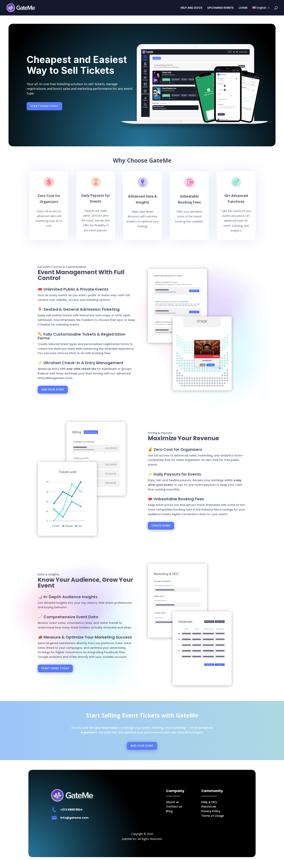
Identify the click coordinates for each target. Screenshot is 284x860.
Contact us (174, 806)
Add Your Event (142, 850)
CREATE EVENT (161, 526)
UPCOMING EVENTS (220, 8)
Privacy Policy (210, 811)
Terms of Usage (212, 816)
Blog (169, 811)
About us (172, 802)
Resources (208, 806)
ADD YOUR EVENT (52, 389)
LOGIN (243, 8)
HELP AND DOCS (191, 8)
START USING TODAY (44, 105)
